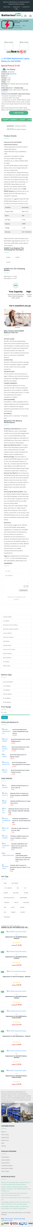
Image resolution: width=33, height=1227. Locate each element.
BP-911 (13, 907)
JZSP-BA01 (16, 893)
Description (10, 126)
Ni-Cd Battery (7, 698)
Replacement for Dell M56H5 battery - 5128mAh (16, 957)
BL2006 (22, 907)
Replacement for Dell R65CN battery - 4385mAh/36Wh (17, 1076)
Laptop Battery (16, 25)
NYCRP (8, 262)
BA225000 (26, 902)
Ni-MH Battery (7, 702)
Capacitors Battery (8, 637)
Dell (24, 25)
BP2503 (6, 893)
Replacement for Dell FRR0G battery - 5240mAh (16, 1036)
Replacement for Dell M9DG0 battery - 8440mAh (16, 937)
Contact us (4, 92)
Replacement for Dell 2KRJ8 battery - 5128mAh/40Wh (16, 1017)
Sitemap (3, 1146)
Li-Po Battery (6, 690)
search (4, 717)
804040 (13, 912)
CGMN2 (8, 257)
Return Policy (7, 7)
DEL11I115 (13, 74)
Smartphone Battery (7, 1165)
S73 (25, 888)
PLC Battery (6, 661)
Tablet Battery (5, 1157)
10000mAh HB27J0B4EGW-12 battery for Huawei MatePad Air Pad (21, 820)
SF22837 (22, 912)
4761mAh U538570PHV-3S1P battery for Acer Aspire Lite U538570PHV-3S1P (19, 846)
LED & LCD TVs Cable (9, 649)
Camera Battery (7, 633)
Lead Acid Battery (8, 682)
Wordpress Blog (6, 1220)
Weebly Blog (8, 1218)
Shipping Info (5, 1137)
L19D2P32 (6, 902)
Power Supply (5, 1171)
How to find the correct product (16, 129)
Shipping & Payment (20, 126)
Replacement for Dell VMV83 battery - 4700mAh (16, 997)
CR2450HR (7, 917)
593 (18, 888)
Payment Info (26, 7)
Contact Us (21, 201)
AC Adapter (6, 621)
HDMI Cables (6, 666)
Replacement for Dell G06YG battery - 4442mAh (17, 1056)
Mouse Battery (7, 657)
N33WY (17, 257)
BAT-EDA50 (15, 883)
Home (7, 25)
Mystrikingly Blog (19, 1218)
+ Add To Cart (19, 113)
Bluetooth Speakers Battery (10, 629)
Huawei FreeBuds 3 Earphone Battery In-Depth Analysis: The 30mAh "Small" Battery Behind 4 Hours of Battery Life (16, 1189)
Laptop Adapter (7, 617)
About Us (3, 1132)
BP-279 (16, 902)
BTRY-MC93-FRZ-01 (9, 897)
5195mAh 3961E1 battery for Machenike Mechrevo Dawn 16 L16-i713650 (20, 867)
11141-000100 (8, 888)
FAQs (2, 1143)
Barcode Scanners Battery (10, 625)
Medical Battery (7, 653)
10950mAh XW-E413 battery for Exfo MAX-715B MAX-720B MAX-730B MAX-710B (19, 811)
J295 (5, 907)
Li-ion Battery (7, 686)
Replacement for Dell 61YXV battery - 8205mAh (16, 976)
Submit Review (23, 590)
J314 (5, 912)
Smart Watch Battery (7, 1168)
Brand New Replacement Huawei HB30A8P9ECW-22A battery (20, 731)
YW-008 (26, 893)
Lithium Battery (7, 694)
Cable (5, 883)
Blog (16, 9)
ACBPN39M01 (23, 897)
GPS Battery (6, 641)
